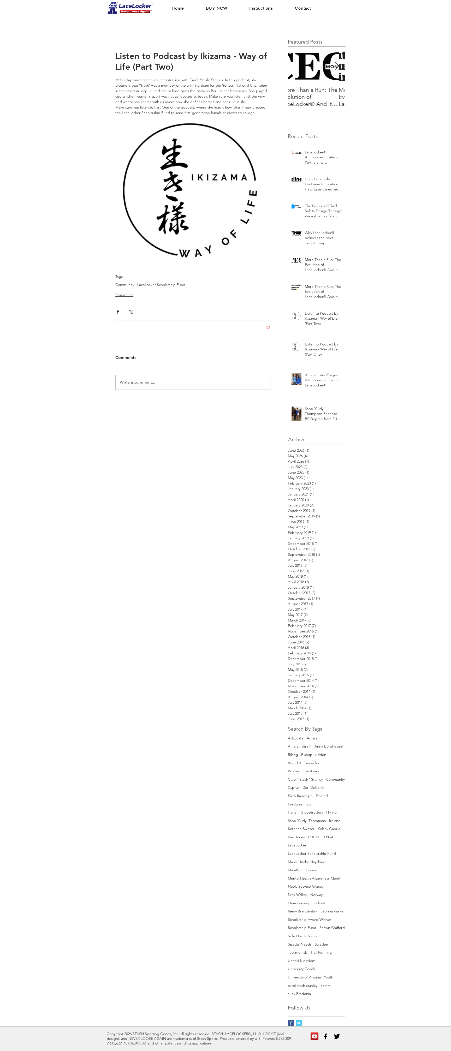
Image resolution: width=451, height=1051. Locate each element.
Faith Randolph (300, 795)
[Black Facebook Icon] (326, 1036)
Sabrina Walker (333, 911)
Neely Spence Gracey (305, 886)
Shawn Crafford (332, 927)
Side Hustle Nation (303, 936)
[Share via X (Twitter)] (130, 311)
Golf (309, 804)
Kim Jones (296, 837)
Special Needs (300, 944)
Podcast (318, 903)
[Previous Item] (296, 66)
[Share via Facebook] (117, 311)
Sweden (321, 944)
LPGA (329, 837)
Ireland (335, 820)
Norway (316, 894)
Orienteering (298, 903)
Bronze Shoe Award (304, 771)
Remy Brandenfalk (302, 911)
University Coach (301, 968)
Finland (322, 795)
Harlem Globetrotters (305, 812)
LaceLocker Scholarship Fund (161, 285)
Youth (328, 977)
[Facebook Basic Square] (291, 1023)
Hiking (331, 812)
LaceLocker (297, 845)
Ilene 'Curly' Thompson (307, 820)
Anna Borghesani (328, 746)
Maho (292, 861)
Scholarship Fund (302, 927)
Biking (293, 754)
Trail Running (321, 952)
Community (124, 285)
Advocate (296, 738)
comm (326, 985)
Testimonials (297, 952)
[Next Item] (337, 66)
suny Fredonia (299, 993)
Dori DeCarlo (313, 787)
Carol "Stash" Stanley (305, 779)
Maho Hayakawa (313, 861)
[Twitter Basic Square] (299, 1023)
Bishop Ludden (313, 754)
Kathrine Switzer (301, 828)
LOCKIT (314, 837)
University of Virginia (304, 977)
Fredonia (295, 804)
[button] (216, 8)
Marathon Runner (302, 870)
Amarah (313, 738)
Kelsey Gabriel (329, 828)
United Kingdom (301, 960)
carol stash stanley (302, 985)
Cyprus (293, 787)
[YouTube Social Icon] (314, 1036)
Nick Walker (297, 894)
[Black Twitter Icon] (337, 1036)
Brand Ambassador (303, 763)
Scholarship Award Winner (309, 919)
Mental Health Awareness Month (314, 878)
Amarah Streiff (299, 746)
